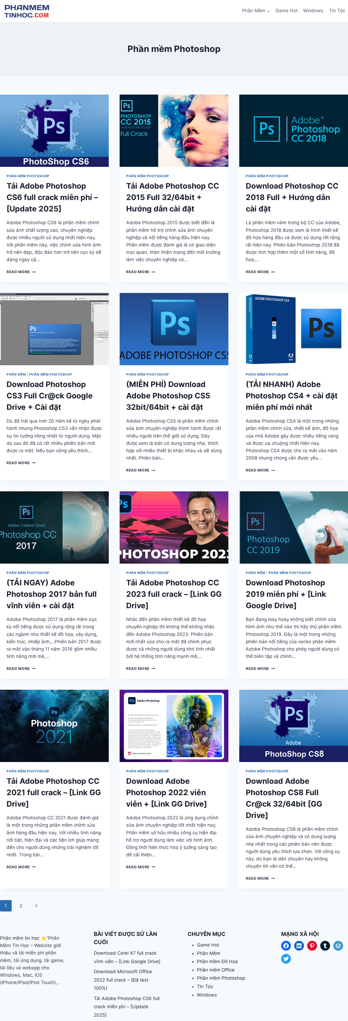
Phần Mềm (16, 374)
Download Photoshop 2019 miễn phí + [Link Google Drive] (286, 594)
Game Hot (286, 10)
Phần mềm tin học (19, 938)
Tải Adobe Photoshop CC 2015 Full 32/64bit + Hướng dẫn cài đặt (172, 197)
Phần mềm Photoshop (28, 176)
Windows (313, 10)
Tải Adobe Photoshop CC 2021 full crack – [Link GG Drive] (54, 792)
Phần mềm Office (216, 970)
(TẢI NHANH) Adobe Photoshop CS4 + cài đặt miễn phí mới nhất (292, 396)
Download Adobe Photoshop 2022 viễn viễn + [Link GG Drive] (166, 792)
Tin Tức (337, 10)
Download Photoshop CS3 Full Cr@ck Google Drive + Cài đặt (50, 396)
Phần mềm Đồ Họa (217, 961)
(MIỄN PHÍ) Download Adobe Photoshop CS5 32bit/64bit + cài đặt (168, 396)
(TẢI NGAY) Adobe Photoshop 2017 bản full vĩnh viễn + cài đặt (52, 594)
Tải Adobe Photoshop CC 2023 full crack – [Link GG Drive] (174, 594)
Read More (21, 272)
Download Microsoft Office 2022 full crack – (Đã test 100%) (123, 980)
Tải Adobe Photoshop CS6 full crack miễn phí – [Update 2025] (52, 197)
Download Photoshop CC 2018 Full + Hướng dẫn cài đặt (292, 197)
